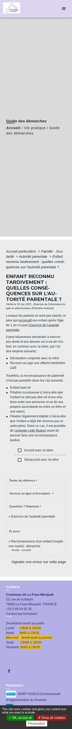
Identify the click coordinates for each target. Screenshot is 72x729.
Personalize (36, 723)
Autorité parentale (33, 257)
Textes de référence (22, 480)
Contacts (13, 587)
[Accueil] (18, 8)
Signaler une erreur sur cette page (38, 562)
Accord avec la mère (35, 450)
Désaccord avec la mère (38, 459)
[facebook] (11, 671)
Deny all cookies (53, 717)
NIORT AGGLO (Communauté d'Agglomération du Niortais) (33, 697)
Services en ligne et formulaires (30, 493)
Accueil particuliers (21, 251)
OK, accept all (21, 717)
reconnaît (25, 320)
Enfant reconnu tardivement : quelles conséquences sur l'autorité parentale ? (35, 262)
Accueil (13, 128)
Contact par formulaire (21, 613)
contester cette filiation (30, 430)
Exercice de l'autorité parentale (33, 516)
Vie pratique (35, 128)
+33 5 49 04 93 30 (19, 609)
